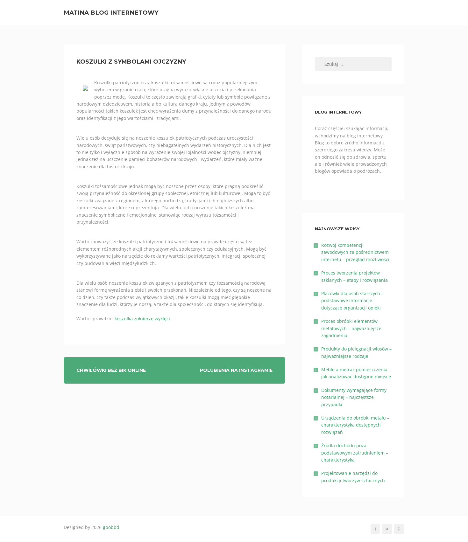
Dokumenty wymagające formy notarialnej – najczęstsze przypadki (353, 397)
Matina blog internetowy (111, 12)
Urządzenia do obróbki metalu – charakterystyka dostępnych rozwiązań (355, 425)
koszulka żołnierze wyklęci (142, 319)
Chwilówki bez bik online (111, 370)
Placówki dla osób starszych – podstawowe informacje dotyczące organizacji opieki (352, 300)
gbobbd (111, 527)
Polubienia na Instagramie (236, 370)
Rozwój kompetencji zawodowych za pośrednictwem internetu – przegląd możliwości (355, 252)
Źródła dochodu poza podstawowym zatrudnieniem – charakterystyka (354, 452)
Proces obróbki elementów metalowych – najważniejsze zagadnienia (351, 328)
